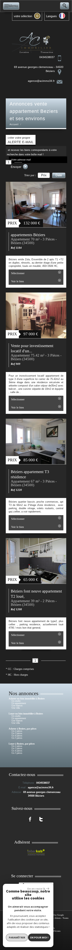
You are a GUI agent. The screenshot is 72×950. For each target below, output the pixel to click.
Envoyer (16, 166)
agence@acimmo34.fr (41, 80)
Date (58, 175)
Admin (58, 918)
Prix (43, 175)
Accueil (14, 124)
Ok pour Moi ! (39, 937)
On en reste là (36, 888)
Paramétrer (17, 937)
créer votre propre (21, 140)
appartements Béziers (28, 234)
